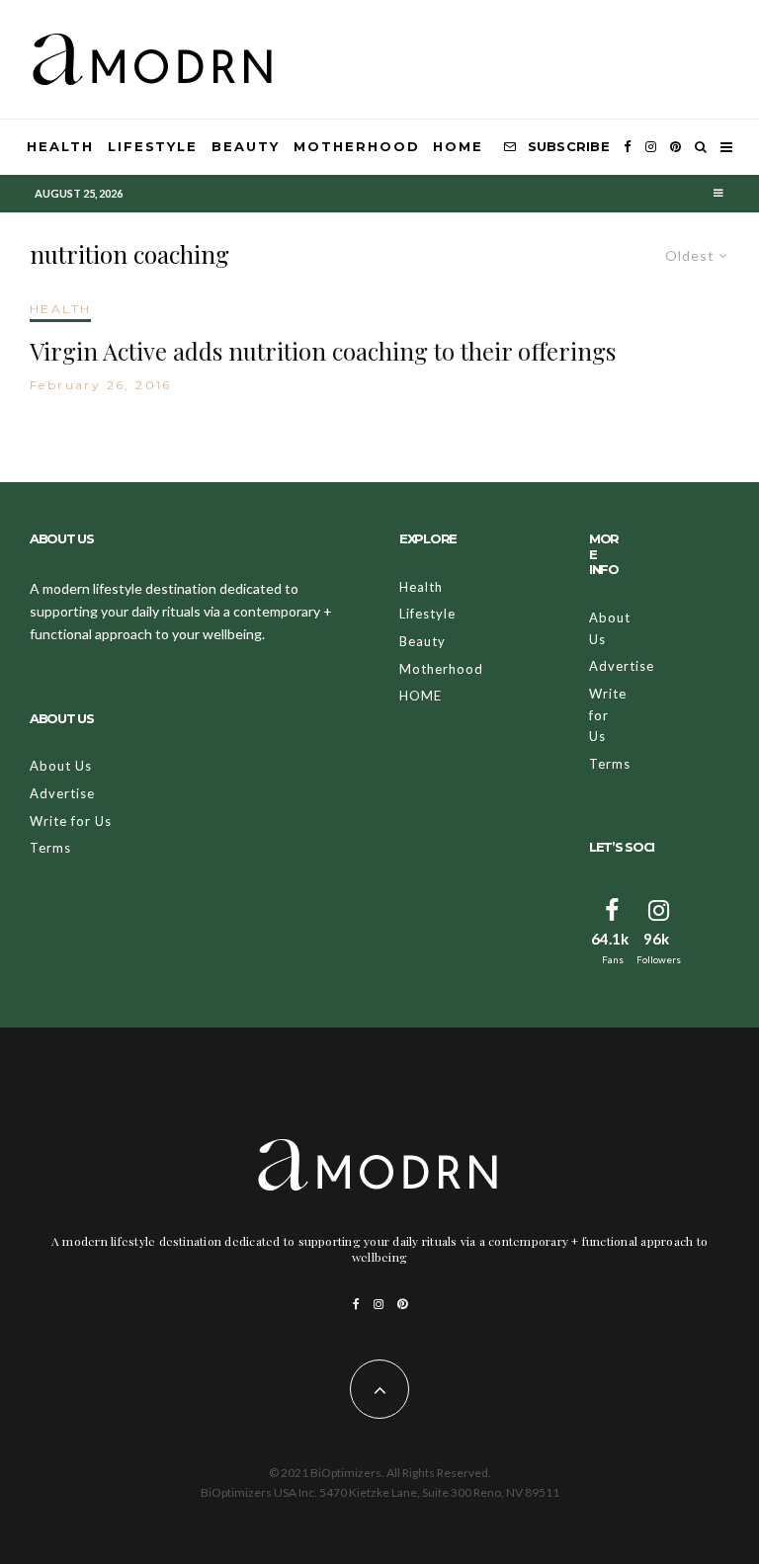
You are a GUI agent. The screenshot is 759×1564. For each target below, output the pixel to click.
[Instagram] (650, 147)
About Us (61, 766)
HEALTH (60, 308)
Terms (50, 848)
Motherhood (357, 146)
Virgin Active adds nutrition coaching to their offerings (323, 351)
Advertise (62, 793)
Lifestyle (153, 146)
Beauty (245, 146)
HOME (458, 146)
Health (60, 146)
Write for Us (71, 821)
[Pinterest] (675, 147)
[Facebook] (627, 147)
